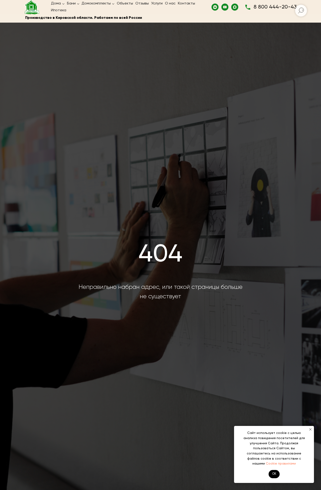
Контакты (186, 3)
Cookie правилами (281, 463)
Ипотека (58, 10)
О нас (170, 3)
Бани (71, 3)
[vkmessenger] (215, 7)
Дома (56, 3)
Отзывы (142, 3)
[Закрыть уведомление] (310, 429)
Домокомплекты (96, 3)
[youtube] (224, 7)
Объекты (125, 3)
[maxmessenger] (234, 7)
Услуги (157, 3)
